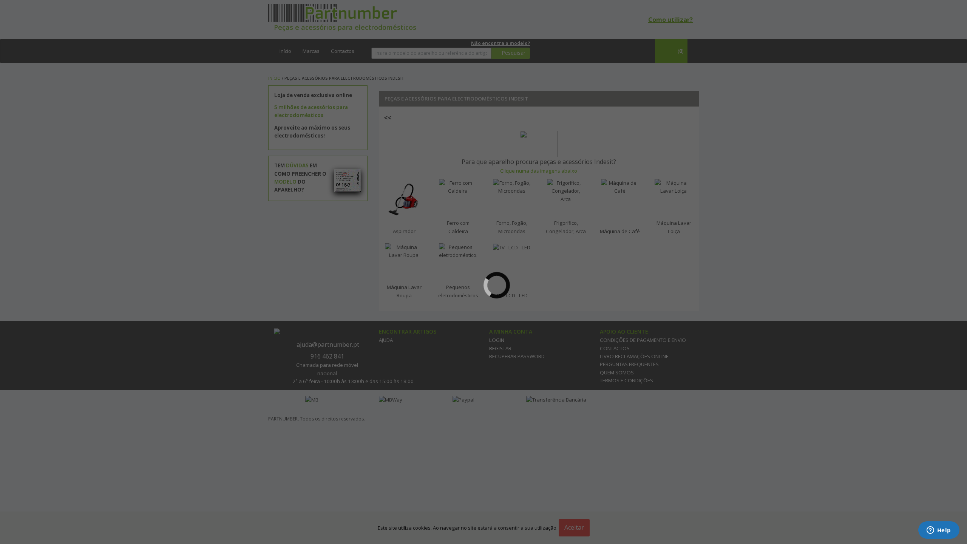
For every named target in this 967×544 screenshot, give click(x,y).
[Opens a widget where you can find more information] (938, 530)
